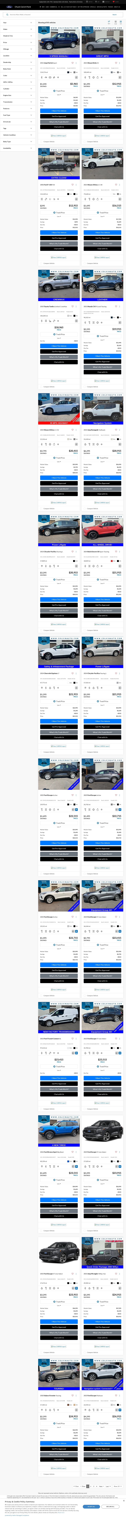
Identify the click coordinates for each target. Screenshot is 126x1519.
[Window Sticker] (76, 809)
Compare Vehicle (49, 141)
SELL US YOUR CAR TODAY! (69, 7)
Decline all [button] (110, 1506)
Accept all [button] (91, 1506)
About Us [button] (117, 7)
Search (114, 14)
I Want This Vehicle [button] (59, 111)
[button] (78, 41)
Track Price (60, 91)
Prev (83, 1486)
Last (108, 1486)
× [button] (124, 1501)
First (77, 1486)
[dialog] (63, 1509)
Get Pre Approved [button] (83, 7)
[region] (59, 101)
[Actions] (76, 63)
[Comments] (76, 77)
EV (59, 7)
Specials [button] (93, 7)
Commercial (53, 7)
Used (47, 7)
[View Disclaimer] (58, 77)
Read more (61, 1512)
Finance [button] (110, 7)
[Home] (40, 7)
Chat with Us (59, 127)
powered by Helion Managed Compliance (17, 1515)
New (43, 7)
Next (101, 1486)
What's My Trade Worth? (59, 122)
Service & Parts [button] (102, 7)
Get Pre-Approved (59, 116)
